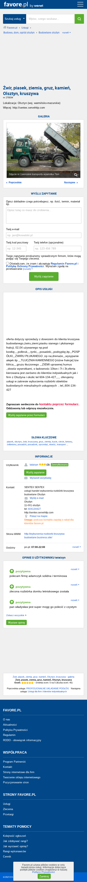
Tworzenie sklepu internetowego (21, 777)
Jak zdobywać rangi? (15, 841)
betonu (68, 441)
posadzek (32, 444)
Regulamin (9, 734)
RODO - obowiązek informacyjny (22, 740)
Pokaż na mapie (39, 516)
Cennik (7, 856)
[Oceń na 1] (22, 683)
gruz (41, 441)
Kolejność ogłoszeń (14, 835)
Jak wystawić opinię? (15, 846)
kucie (54, 441)
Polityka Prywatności (15, 729)
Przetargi (8, 814)
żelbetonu (11, 444)
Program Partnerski (14, 761)
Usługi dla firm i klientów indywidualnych (47, 691)
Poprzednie (15, 182)
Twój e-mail (12, 229)
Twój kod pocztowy (17, 242)
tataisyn (34, 464)
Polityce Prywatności (43, 872)
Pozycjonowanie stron (16, 782)
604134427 (34, 509)
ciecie (61, 441)
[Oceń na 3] (27, 683)
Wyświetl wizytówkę (40, 478)
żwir (25, 441)
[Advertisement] (43, 61)
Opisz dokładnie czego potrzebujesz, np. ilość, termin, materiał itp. (43, 202)
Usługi (6, 803)
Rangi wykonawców (14, 851)
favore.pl (28, 4)
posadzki (22, 444)
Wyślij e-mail (37, 498)
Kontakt (7, 766)
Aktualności (10, 724)
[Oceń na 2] (25, 683)
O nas (6, 719)
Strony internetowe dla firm (18, 772)
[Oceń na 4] (30, 683)
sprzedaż (43, 444)
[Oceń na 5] (32, 683)
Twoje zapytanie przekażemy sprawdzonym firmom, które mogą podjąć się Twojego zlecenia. (43, 257)
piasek (10, 441)
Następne (69, 182)
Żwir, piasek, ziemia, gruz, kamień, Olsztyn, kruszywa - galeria (43, 677)
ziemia (48, 441)
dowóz (52, 444)
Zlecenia (8, 809)
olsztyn (18, 441)
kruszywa (33, 441)
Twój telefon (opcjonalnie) (48, 242)
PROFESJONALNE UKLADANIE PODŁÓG (47, 688)
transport (61, 444)
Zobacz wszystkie (15, 615)
